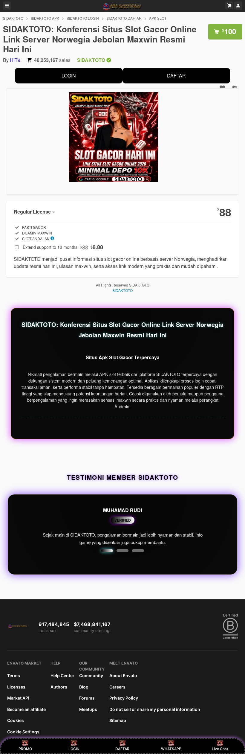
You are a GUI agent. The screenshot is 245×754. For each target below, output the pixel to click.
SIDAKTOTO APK (45, 18)
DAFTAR (176, 75)
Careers (117, 686)
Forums (87, 697)
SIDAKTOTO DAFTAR (124, 18)
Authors (58, 686)
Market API (18, 697)
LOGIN (69, 75)
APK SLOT (157, 18)
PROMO (25, 749)
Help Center (62, 675)
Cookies (15, 720)
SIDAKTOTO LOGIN (83, 18)
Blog (83, 686)
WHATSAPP (171, 749)
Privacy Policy (123, 697)
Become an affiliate (26, 709)
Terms (13, 675)
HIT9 (15, 60)
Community (91, 675)
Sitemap (117, 720)
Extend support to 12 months (63, 247)
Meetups (88, 709)
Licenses (16, 686)
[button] (107, 550)
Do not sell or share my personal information (154, 709)
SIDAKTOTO (13, 18)
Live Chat (220, 749)
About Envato (123, 675)
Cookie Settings (23, 731)
